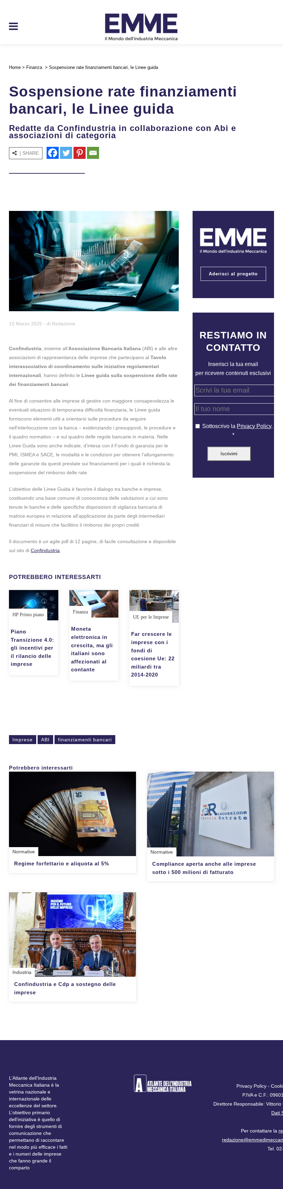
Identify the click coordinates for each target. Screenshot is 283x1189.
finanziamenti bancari (85, 739)
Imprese (22, 739)
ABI (45, 739)
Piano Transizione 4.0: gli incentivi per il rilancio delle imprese (32, 648)
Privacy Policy (254, 426)
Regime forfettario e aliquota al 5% (61, 863)
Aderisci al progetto (233, 273)
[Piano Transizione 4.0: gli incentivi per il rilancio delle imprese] (33, 605)
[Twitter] (66, 153)
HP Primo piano (28, 614)
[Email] (93, 153)
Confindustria (45, 550)
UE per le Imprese (151, 617)
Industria (21, 972)
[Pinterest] (80, 153)
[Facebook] (53, 153)
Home (15, 67)
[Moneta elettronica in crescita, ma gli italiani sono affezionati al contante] (94, 604)
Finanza (34, 67)
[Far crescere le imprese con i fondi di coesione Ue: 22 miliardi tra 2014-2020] (154, 606)
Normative (23, 851)
